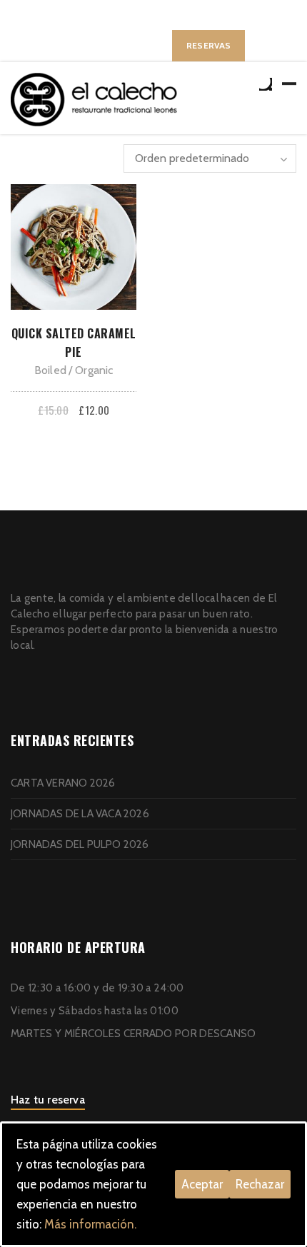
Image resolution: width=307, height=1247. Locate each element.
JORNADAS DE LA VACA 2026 (80, 813)
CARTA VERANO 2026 (63, 783)
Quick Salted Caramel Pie (73, 342)
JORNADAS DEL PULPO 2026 (80, 844)
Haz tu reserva (48, 1099)
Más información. (90, 1224)
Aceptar (202, 1184)
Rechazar (260, 1184)
